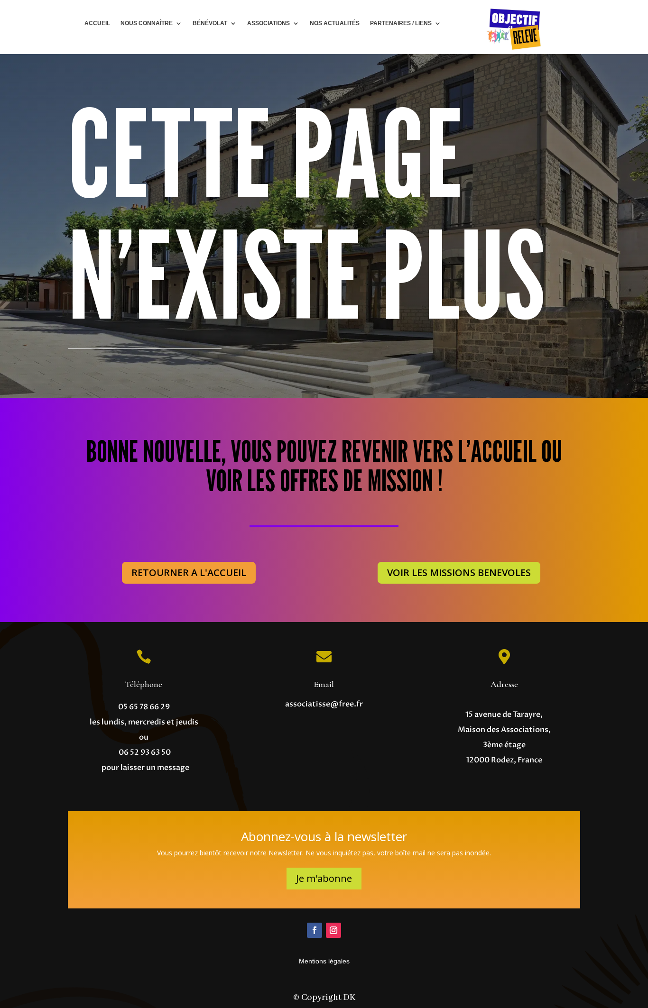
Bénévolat (210, 23)
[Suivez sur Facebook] (314, 930)
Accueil (97, 23)
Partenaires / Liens (401, 23)
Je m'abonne (324, 878)
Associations (268, 23)
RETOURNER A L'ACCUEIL (188, 572)
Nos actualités (335, 23)
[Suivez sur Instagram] (333, 930)
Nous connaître (146, 23)
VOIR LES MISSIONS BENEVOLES (459, 572)
